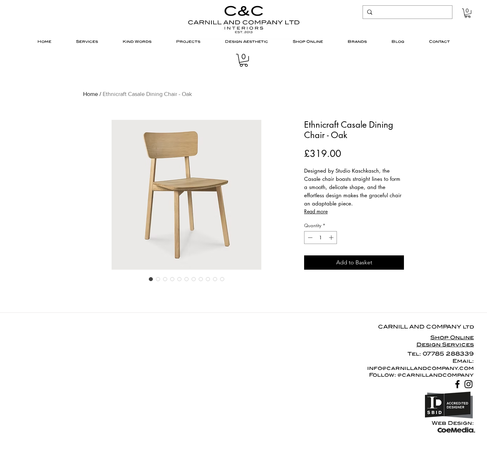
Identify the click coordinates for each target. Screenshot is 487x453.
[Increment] (332, 237)
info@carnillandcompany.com (420, 368)
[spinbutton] (321, 237)
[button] (467, 13)
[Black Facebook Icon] (457, 384)
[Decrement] (309, 237)
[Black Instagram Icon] (468, 384)
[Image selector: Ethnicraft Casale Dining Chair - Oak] (150, 279)
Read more (316, 211)
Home (90, 94)
